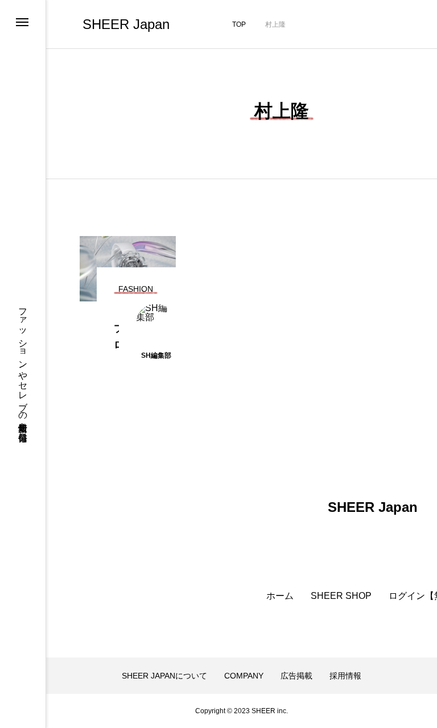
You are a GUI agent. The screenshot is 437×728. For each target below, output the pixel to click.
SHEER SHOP (341, 596)
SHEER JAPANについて (164, 676)
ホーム (280, 596)
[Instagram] (21, 691)
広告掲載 (296, 676)
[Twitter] (21, 706)
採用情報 (345, 676)
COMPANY (243, 676)
